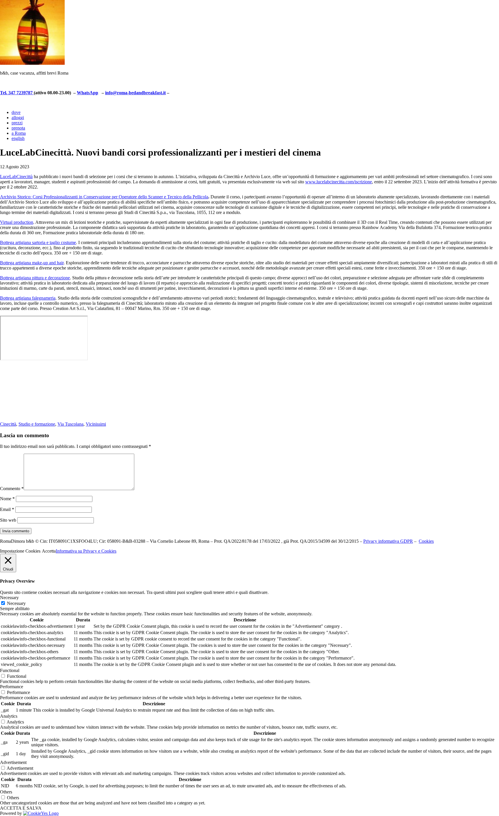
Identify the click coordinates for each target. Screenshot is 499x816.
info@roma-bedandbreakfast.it (135, 92)
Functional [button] (9, 670)
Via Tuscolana (70, 424)
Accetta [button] (49, 551)
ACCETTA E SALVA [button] (21, 808)
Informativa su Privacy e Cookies (86, 551)
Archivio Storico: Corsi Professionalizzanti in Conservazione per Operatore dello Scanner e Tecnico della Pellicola (104, 196)
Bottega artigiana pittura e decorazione (35, 277)
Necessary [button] (9, 597)
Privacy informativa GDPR (388, 541)
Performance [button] (11, 686)
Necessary (16, 603)
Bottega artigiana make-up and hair (32, 262)
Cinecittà (8, 424)
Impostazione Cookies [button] (20, 551)
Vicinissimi (96, 424)
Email (7, 509)
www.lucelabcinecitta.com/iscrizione (338, 181)
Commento (12, 488)
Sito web (8, 520)
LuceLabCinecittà (16, 176)
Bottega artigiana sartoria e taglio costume (38, 242)
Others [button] (6, 791)
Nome (7, 498)
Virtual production (16, 222)
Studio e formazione (36, 424)
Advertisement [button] (13, 762)
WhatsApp (87, 92)
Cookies (426, 541)
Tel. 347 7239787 (17, 92)
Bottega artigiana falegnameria (27, 298)
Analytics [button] (8, 716)
